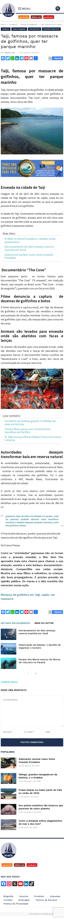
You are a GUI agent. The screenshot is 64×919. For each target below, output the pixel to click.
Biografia (8, 896)
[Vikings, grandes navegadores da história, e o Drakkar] (8, 778)
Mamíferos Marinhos (51, 29)
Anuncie (23, 896)
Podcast (48, 17)
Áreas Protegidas (29, 24)
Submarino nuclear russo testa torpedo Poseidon (29, 256)
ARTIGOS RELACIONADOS (15, 623)
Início (3, 24)
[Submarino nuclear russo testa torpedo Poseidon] (8, 762)
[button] (57, 8)
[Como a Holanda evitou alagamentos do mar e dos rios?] (8, 824)
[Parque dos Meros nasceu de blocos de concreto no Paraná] (8, 663)
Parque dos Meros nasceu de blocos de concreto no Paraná (39, 661)
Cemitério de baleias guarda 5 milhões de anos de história (30, 422)
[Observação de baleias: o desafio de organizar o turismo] (8, 648)
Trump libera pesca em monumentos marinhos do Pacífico (27, 431)
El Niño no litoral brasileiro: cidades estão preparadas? (30, 240)
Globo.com (10, 53)
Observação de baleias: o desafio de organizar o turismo (40, 646)
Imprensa (55, 896)
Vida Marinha (34, 29)
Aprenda (23, 17)
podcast (31, 865)
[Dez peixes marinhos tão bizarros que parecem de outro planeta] (8, 809)
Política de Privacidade (16, 903)
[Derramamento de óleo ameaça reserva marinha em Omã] (8, 634)
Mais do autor (44, 623)
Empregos (24, 900)
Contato (8, 900)
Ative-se (36, 17)
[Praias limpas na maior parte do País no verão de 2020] (8, 793)
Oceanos (13, 24)
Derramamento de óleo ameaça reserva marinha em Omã (29, 248)
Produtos (39, 896)
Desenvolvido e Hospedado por (42, 914)
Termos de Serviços (46, 900)
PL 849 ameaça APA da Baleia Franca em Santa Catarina (33, 438)
